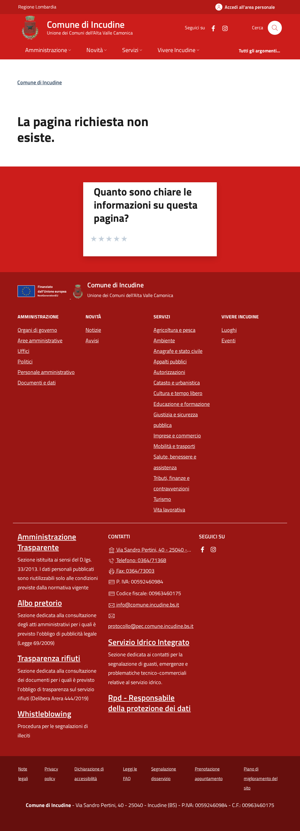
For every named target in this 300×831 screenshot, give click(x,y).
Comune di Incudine (39, 82)
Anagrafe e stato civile (178, 351)
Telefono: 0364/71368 (140, 560)
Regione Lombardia (37, 6)
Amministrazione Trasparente (47, 541)
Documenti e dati (37, 383)
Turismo (162, 499)
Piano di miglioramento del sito (260, 778)
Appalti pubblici (170, 361)
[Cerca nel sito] (275, 28)
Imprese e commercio (177, 435)
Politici (25, 361)
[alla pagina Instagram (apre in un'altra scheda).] (223, 27)
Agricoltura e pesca (174, 330)
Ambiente (164, 340)
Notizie (93, 330)
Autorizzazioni (169, 372)
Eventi (228, 340)
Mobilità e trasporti (174, 446)
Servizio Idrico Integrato (148, 642)
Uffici (23, 351)
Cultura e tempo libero (178, 393)
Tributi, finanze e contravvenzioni (172, 483)
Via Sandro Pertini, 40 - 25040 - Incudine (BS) (153, 549)
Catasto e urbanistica (177, 383)
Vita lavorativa (169, 510)
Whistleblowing (44, 714)
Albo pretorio (40, 603)
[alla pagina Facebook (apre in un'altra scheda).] (211, 27)
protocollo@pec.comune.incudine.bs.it (150, 626)
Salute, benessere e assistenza (175, 462)
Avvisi (92, 340)
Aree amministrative (40, 340)
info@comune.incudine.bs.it (147, 605)
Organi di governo (37, 330)
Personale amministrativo (46, 372)
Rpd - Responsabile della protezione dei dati (149, 702)
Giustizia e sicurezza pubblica (176, 420)
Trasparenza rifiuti (49, 658)
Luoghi (229, 330)
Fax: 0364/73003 (134, 571)
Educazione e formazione (182, 404)
